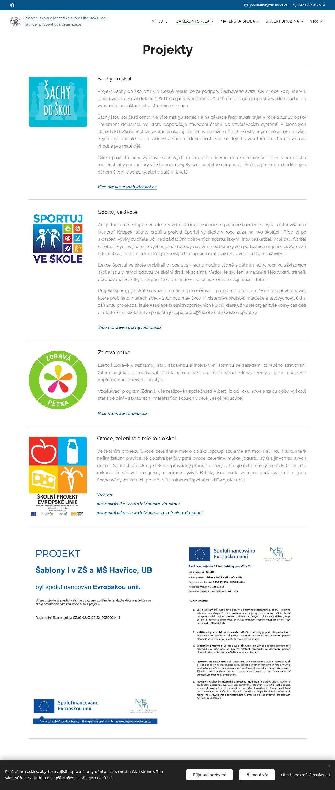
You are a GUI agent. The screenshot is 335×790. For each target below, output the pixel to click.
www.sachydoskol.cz (136, 187)
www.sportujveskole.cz (138, 327)
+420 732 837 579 (311, 5)
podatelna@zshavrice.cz (268, 5)
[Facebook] (12, 5)
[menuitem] (161, 21)
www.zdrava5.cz (131, 413)
